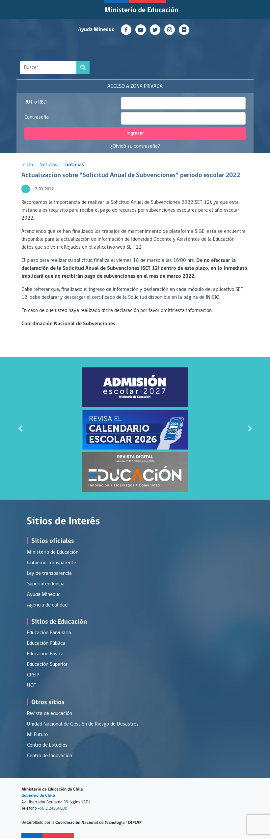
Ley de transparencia (49, 573)
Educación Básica (45, 654)
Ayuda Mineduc (96, 29)
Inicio (27, 165)
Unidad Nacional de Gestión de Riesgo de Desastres (83, 724)
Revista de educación (49, 713)
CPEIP (33, 675)
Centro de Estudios (47, 745)
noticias (74, 165)
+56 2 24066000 (52, 808)
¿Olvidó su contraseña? (135, 146)
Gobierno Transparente (51, 563)
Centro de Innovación (49, 756)
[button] (20, 428)
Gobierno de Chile (38, 795)
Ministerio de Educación (141, 10)
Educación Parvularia (49, 633)
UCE (31, 685)
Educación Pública (46, 643)
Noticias (48, 165)
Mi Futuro (37, 734)
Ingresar (135, 133)
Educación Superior (47, 664)
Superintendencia (46, 584)
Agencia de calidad (47, 605)
